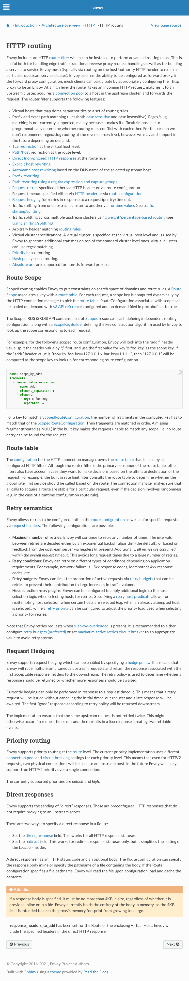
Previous (21, 944)
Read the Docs (95, 972)
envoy (98, 8)
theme (55, 972)
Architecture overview (61, 25)
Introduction (26, 25)
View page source (166, 25)
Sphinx (30, 972)
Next (171, 944)
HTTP (90, 25)
